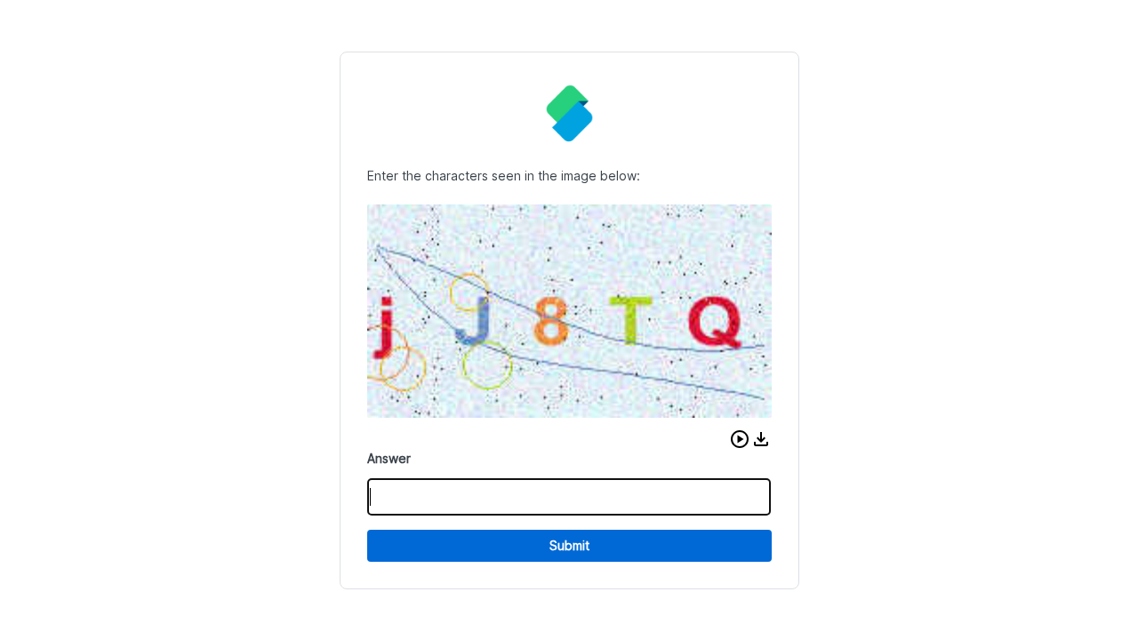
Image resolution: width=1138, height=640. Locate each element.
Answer (389, 458)
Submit (569, 545)
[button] (739, 439)
